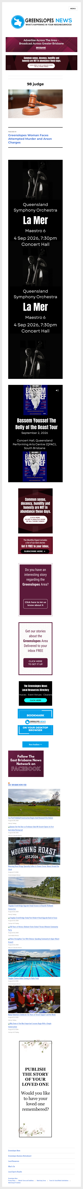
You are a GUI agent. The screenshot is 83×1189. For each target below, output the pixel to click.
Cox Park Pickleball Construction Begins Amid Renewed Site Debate (30, 818)
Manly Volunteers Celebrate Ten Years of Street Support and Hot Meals (32, 1014)
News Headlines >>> (35, 744)
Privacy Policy (11, 1180)
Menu (73, 9)
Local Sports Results (15, 1171)
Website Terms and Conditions (26, 1180)
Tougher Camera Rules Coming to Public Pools (23, 978)
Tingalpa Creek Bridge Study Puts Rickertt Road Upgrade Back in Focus (33, 917)
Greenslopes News (14, 1150)
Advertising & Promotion (14, 1183)
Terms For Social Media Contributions (58, 1180)
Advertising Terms (41, 1180)
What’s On (11, 1166)
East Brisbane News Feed (17, 785)
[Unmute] (51, 480)
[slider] (33, 480)
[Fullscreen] (60, 480)
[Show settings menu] (56, 480)
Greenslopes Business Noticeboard (19, 1156)
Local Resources (13, 1161)
